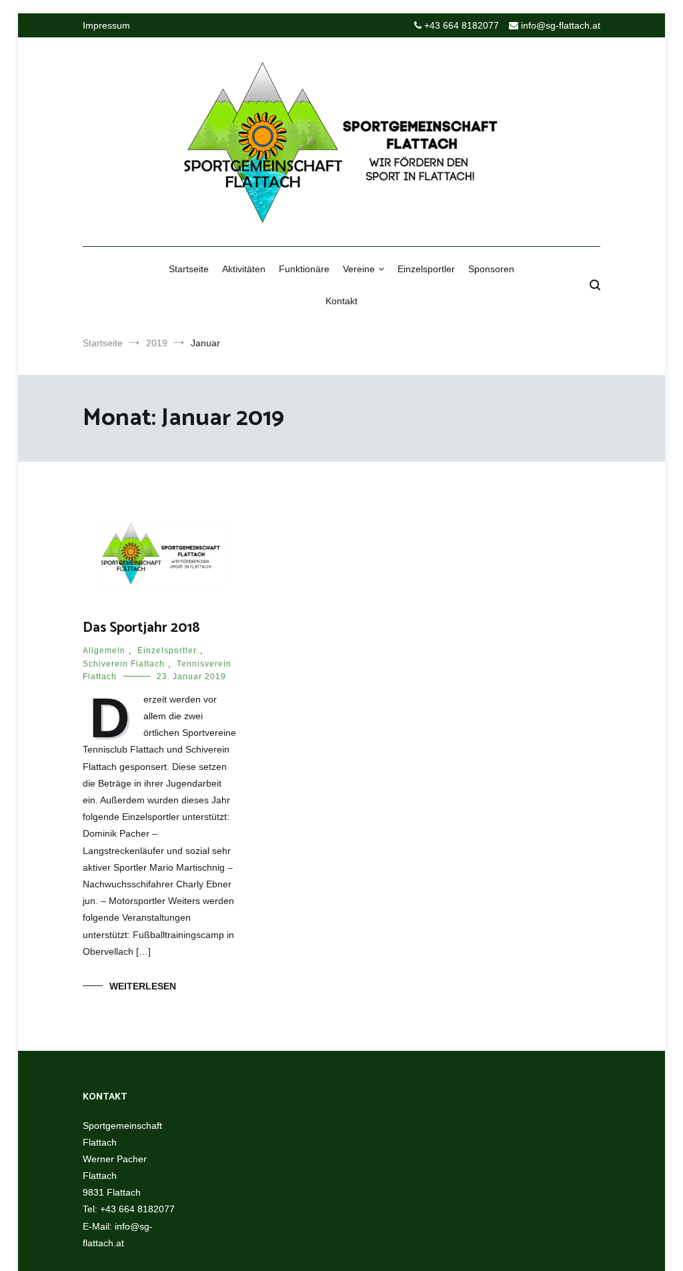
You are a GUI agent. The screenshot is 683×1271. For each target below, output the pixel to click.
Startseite (189, 269)
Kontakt (341, 301)
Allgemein (104, 650)
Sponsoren (491, 269)
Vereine (359, 269)
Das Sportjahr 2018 (141, 627)
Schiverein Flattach (124, 664)
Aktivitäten (243, 269)
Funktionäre (304, 269)
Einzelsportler (426, 269)
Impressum (106, 25)
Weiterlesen (142, 986)
